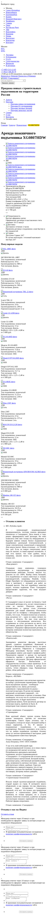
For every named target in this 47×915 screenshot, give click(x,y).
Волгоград (10, 38)
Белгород (9, 42)
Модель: (9, 188)
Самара (9, 23)
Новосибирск (11, 12)
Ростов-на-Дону (12, 27)
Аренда (9, 100)
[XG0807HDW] (26, 167)
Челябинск (10, 21)
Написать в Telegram (9, 76)
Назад (3, 123)
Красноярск (10, 32)
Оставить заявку (26, 841)
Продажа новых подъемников (23, 104)
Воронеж (9, 34)
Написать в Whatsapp (27, 76)
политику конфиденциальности (19, 834)
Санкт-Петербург (13, 10)
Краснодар (10, 40)
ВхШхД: (9, 199)
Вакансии (10, 63)
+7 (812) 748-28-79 (8, 72)
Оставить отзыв (7, 814)
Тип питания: (11, 197)
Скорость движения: (14, 203)
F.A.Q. (8, 59)
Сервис (9, 113)
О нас (8, 115)
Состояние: (10, 208)
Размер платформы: (14, 201)
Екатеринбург (11, 15)
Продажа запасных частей (21, 110)
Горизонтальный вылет (10, 309)
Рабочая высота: (12, 193)
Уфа (7, 30)
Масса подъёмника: (14, 206)
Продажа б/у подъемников (21, 106)
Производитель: (12, 186)
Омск (8, 25)
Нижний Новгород (13, 19)
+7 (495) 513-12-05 (8, 70)
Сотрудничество (12, 61)
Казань (8, 17)
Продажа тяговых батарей (21, 108)
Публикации (11, 57)
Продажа (9, 102)
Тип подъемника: (13, 191)
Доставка (9, 55)
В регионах (10, 66)
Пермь (8, 36)
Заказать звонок (8, 83)
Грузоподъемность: (13, 195)
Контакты (10, 117)
